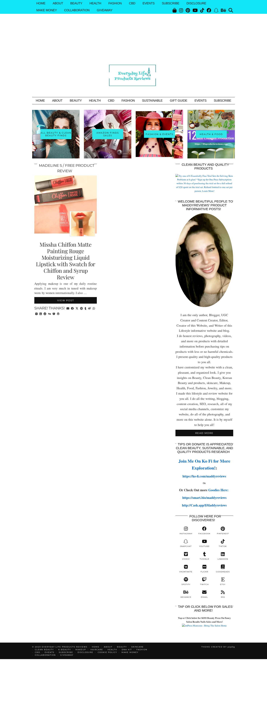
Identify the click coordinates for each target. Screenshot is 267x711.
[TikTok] (202, 10)
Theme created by (218, 647)
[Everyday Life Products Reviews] (133, 74)
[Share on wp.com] (58, 313)
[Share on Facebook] (72, 308)
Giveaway (104, 10)
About (58, 3)
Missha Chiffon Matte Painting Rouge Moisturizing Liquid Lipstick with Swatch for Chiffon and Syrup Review (65, 261)
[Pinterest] (188, 10)
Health (95, 3)
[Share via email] (68, 308)
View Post (65, 300)
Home (40, 3)
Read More (204, 433)
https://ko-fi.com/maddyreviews (204, 476)
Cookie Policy (107, 652)
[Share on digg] (49, 313)
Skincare (137, 647)
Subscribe (170, 3)
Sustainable (152, 100)
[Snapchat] (216, 10)
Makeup (80, 649)
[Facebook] (209, 10)
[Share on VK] (36, 313)
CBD (132, 3)
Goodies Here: (219, 490)
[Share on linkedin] (41, 313)
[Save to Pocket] (54, 313)
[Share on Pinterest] (81, 308)
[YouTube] (195, 10)
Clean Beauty (44, 649)
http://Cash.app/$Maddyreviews (204, 505)
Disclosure (196, 3)
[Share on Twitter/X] (77, 308)
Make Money (46, 10)
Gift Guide (178, 100)
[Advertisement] (133, 27)
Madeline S (50, 165)
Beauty (76, 3)
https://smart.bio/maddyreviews (204, 497)
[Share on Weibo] (89, 308)
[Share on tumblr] (85, 308)
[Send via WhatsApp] (94, 308)
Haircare (96, 649)
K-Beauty (64, 649)
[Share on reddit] (45, 313)
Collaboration (77, 10)
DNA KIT (127, 649)
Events (149, 3)
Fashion (115, 3)
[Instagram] (181, 10)
